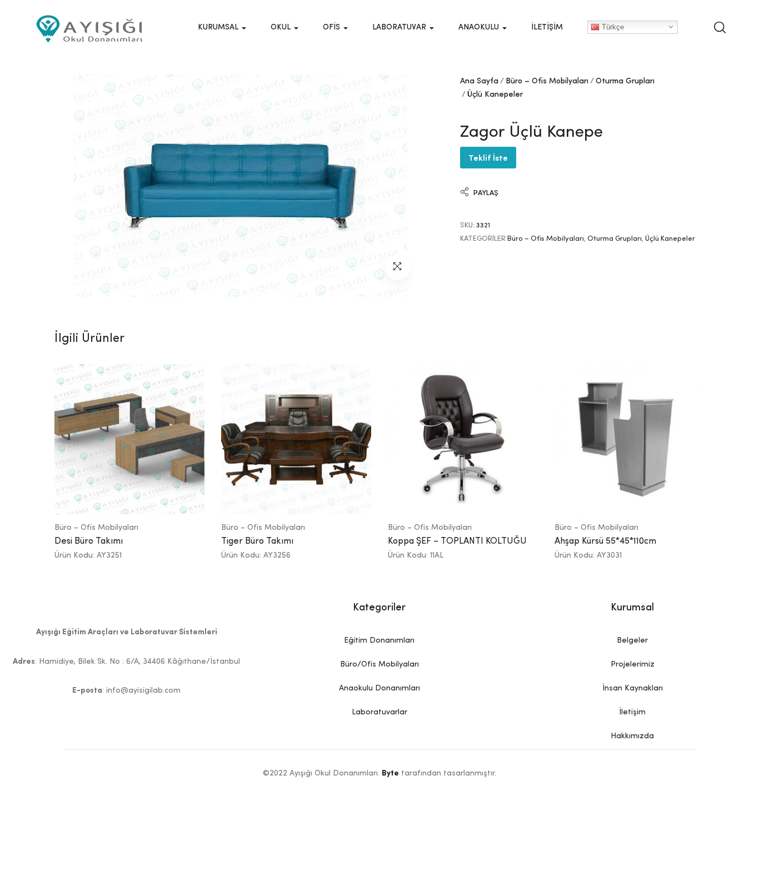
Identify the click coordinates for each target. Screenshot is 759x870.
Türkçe (612, 26)
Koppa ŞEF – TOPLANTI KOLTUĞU (457, 541)
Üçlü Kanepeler (495, 94)
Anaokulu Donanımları (379, 688)
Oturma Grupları (625, 81)
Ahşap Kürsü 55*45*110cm (605, 541)
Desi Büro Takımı (88, 541)
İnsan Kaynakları (632, 688)
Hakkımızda (632, 736)
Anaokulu (479, 27)
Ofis (332, 27)
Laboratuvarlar (379, 712)
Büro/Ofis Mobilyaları (379, 664)
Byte (390, 773)
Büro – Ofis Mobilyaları (547, 81)
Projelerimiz (633, 664)
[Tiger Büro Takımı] (296, 439)
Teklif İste (488, 157)
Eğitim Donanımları (379, 640)
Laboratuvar (400, 27)
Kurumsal (219, 27)
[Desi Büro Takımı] (129, 439)
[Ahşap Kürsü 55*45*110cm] (630, 439)
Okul (282, 27)
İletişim (547, 27)
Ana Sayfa (479, 81)
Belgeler (632, 640)
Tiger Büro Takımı (257, 541)
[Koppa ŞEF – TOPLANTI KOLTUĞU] (463, 439)
